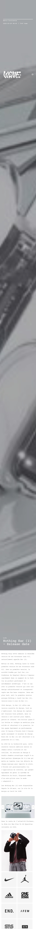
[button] (3, 807)
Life (5, 638)
